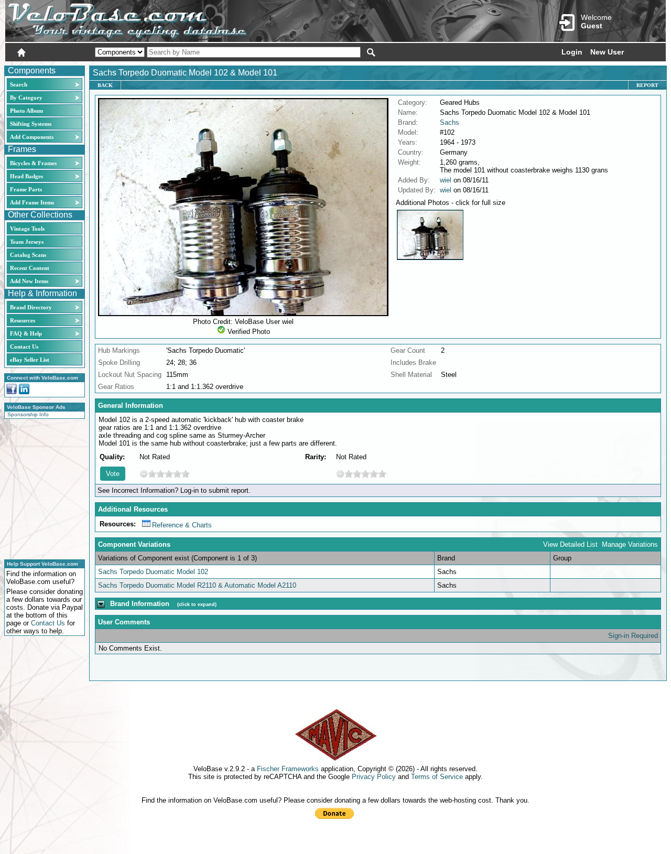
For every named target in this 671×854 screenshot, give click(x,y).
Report (647, 85)
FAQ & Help (26, 333)
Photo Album (26, 110)
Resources (22, 320)
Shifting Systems (30, 124)
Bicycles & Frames (34, 163)
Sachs (449, 122)
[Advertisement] (41, 487)
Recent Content (29, 268)
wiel (445, 180)
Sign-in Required (633, 636)
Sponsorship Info (28, 414)
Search (18, 84)
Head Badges (26, 176)
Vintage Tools (27, 228)
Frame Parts (26, 189)
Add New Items (29, 281)
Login (571, 52)
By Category (26, 97)
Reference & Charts (182, 525)
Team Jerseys (27, 242)
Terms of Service (437, 777)
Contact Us (24, 346)
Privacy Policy (374, 777)
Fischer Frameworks (288, 769)
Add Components (31, 137)
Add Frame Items (32, 202)
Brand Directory (31, 307)
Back (105, 85)
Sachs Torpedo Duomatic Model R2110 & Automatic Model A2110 (197, 585)
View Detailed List (570, 544)
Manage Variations (630, 544)
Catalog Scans (28, 255)
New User (607, 52)
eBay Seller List (29, 359)
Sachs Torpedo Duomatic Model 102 (153, 572)
